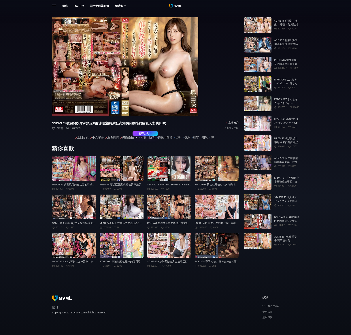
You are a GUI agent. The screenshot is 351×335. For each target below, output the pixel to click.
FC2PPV (79, 5)
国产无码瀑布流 (99, 5)
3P (212, 137)
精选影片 (120, 5)
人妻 (143, 137)
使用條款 (267, 311)
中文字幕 (98, 137)
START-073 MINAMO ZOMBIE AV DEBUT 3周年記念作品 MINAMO (183, 184)
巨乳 (152, 137)
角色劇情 (113, 137)
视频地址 (145, 133)
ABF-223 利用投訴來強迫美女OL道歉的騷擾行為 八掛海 (286, 44)
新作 (65, 5)
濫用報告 (267, 317)
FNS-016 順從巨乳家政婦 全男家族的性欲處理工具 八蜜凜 (132, 184)
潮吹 (205, 137)
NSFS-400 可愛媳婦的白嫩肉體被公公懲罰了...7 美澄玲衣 (286, 221)
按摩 (187, 137)
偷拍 (170, 137)
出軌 (178, 137)
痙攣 (196, 137)
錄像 (161, 137)
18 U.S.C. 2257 (270, 306)
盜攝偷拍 (128, 137)
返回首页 (83, 137)
